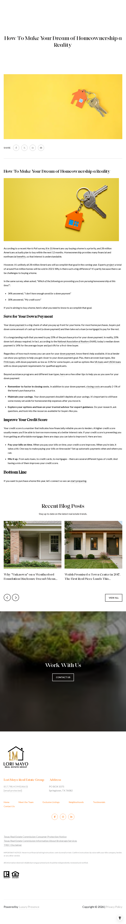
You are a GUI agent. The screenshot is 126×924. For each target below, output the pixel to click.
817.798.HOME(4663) (16, 786)
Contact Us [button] (63, 677)
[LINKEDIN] (71, 817)
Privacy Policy (114, 906)
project (110, 264)
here (62, 374)
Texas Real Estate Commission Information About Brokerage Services (40, 840)
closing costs (93, 386)
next (15, 597)
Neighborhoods (76, 802)
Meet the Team (26, 802)
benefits (21, 256)
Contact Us (9, 806)
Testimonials (99, 802)
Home (6, 802)
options (22, 357)
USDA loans (114, 361)
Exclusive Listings (51, 802)
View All (114, 597)
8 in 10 (49, 248)
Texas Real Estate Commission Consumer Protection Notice (35, 836)
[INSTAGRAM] (63, 817)
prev (7, 597)
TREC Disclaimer (13, 844)
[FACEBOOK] (55, 817)
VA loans (99, 361)
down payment (17, 324)
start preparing (78, 480)
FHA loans (9, 361)
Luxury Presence (29, 906)
